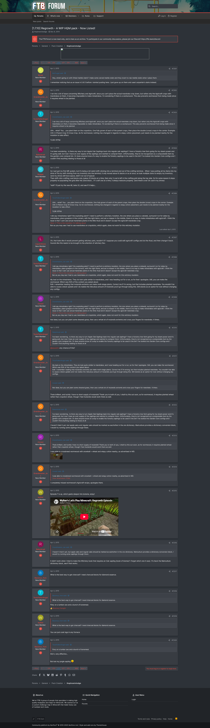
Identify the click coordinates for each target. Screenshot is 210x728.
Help (164, 719)
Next (82, 63)
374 (49, 63)
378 (68, 63)
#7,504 (174, 148)
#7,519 (174, 616)
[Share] (169, 69)
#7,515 (174, 491)
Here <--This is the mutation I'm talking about (68, 223)
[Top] (174, 718)
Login (134, 699)
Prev (36, 63)
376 (58, 63)
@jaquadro (54, 348)
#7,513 (174, 436)
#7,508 (174, 257)
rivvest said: (56, 383)
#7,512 (174, 405)
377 (63, 63)
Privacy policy (156, 719)
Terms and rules (144, 719)
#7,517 (174, 571)
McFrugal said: (57, 73)
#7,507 (174, 237)
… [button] (44, 63)
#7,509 (174, 297)
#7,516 (174, 543)
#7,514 (174, 467)
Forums (85, 704)
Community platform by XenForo (55, 725)
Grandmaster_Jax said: (61, 117)
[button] (62, 16)
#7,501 (174, 69)
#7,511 (174, 356)
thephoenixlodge (40, 32)
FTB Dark (40, 719)
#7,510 (174, 328)
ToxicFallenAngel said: (60, 198)
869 (76, 63)
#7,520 (174, 640)
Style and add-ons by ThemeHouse (93, 725)
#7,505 (174, 168)
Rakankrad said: (58, 332)
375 (53, 63)
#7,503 (174, 112)
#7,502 (174, 90)
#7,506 (174, 193)
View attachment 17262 (61, 478)
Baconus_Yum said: (59, 595)
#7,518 (174, 591)
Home (84, 699)
